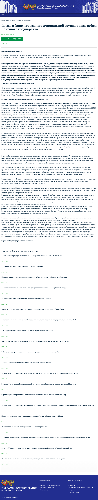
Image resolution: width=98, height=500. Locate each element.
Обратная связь (73, 492)
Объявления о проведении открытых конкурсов (80, 489)
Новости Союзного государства (21, 20)
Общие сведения (45, 480)
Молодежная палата (75, 480)
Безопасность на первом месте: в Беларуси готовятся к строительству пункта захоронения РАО (38, 320)
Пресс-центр (5, 20)
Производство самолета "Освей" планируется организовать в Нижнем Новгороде (33, 459)
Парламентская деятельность (50, 485)
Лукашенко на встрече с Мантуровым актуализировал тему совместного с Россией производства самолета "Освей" (46, 437)
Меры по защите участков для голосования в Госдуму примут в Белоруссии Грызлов (34, 277)
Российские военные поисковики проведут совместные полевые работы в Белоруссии (35, 341)
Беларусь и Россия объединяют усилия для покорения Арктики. (26, 298)
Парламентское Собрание (19, 488)
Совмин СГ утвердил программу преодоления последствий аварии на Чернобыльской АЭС (36, 448)
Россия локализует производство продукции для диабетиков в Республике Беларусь (34, 288)
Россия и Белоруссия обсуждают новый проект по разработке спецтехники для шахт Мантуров (38, 384)
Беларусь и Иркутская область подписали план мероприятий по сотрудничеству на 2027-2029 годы (39, 373)
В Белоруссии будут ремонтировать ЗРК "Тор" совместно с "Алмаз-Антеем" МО (31, 255)
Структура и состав (46, 483)
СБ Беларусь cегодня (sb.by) (12, 39)
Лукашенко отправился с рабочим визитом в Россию (22, 266)
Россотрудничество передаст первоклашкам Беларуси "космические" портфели (32, 309)
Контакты (71, 485)
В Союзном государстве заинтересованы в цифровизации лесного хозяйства (31, 352)
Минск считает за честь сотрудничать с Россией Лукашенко (24, 426)
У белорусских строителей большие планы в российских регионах (27, 330)
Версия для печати (8, 34)
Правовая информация (47, 487)
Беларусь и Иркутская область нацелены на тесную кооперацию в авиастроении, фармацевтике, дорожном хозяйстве (47, 405)
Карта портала (73, 483)
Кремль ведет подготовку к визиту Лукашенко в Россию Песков (26, 362)
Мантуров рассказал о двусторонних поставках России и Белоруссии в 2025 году (32, 416)
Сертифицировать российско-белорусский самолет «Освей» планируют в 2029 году (33, 394)
